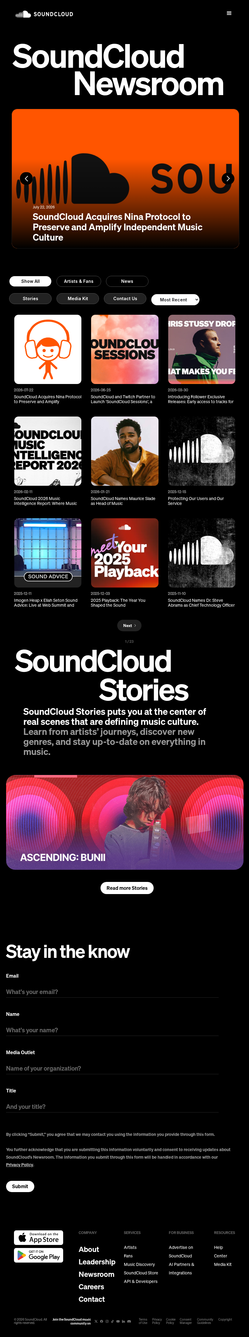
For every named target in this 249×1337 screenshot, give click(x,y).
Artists (130, 1247)
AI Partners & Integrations (181, 1268)
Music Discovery (139, 1264)
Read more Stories (127, 888)
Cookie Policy (171, 1321)
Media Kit (78, 298)
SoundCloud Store (141, 1273)
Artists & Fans (79, 281)
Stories (30, 298)
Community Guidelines (205, 1321)
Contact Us (125, 298)
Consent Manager (186, 1321)
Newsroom (96, 1274)
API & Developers (141, 1281)
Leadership (97, 1261)
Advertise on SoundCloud (181, 1251)
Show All (30, 281)
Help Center (220, 1251)
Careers (91, 1286)
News (127, 281)
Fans (128, 1256)
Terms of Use (143, 1321)
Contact (92, 1299)
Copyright (225, 1319)
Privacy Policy (19, 1164)
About (89, 1249)
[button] (229, 13)
